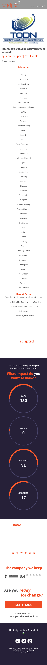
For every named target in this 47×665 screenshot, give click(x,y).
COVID (23, 112)
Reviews (23, 525)
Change (23, 98)
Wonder (23, 283)
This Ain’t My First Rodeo (23, 315)
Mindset (23, 186)
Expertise (23, 135)
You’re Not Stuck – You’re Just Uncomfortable (23, 297)
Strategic (23, 237)
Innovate (23, 149)
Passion (23, 190)
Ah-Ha (23, 75)
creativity (23, 116)
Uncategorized (23, 250)
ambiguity (23, 79)
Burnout (23, 93)
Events (23, 130)
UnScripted (23, 264)
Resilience (23, 223)
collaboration (23, 102)
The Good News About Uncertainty (23, 306)
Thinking (23, 241)
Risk (23, 227)
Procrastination (23, 209)
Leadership (23, 172)
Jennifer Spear (14, 56)
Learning (23, 176)
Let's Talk (23, 605)
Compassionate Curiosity (23, 107)
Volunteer (23, 274)
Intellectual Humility (23, 158)
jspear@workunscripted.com (23, 616)
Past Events (31, 56)
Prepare (23, 199)
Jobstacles (23, 311)
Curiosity (23, 121)
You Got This (23, 287)
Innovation (23, 153)
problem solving (23, 204)
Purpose (23, 213)
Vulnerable (23, 278)
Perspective (23, 195)
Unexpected (23, 260)
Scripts (23, 232)
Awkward (23, 88)
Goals (23, 139)
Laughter (23, 167)
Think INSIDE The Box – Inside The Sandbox (23, 302)
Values (23, 269)
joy (23, 162)
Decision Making (23, 125)
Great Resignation (23, 144)
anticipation (23, 84)
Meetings (23, 181)
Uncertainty (23, 255)
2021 (23, 70)
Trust (23, 246)
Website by (23, 652)
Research (23, 218)
